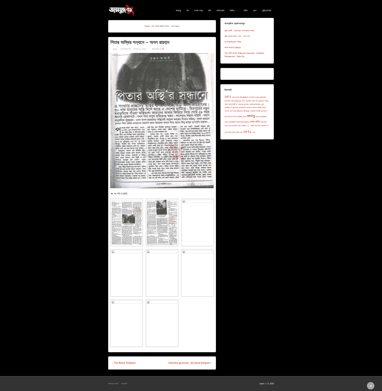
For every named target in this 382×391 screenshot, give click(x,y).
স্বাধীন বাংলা (239, 132)
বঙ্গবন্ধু (178, 10)
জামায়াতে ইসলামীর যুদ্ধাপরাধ (258, 111)
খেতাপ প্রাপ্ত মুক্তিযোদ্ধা (236, 111)
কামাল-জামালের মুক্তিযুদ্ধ (233, 47)
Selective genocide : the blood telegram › (189, 363)
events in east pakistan (257, 97)
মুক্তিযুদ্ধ (246, 122)
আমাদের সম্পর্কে (113, 383)
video (267, 101)
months (248, 101)
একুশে (262, 104)
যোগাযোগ (124, 383)
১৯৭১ (247, 131)
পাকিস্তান (240, 117)
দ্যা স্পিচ (234, 117)
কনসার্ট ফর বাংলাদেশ (252, 107)
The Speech (259, 101)
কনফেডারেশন (242, 107)
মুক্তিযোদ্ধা (266, 10)
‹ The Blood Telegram (124, 363)
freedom (228, 101)
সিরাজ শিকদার (231, 132)
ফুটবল (244, 117)
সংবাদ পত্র (198, 10)
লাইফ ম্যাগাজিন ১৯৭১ (244, 126)
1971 (228, 96)
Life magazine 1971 (238, 101)
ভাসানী (257, 117)
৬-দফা (253, 132)
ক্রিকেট (260, 107)
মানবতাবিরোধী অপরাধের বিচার (236, 122)
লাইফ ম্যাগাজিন (233, 126)
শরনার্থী (252, 126)
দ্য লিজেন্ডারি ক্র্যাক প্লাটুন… (234, 42)
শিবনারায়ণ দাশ (264, 126)
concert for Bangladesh (240, 97)
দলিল (246, 10)
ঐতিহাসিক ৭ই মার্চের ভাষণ (231, 107)
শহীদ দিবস (257, 126)
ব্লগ (255, 10)
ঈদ (236, 104)
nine (253, 101)
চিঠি (244, 111)
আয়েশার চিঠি (231, 104)
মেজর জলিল (255, 121)
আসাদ (226, 104)
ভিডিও (232, 10)
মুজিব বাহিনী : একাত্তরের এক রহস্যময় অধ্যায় (239, 31)
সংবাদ (226, 132)
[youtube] (197, 384)
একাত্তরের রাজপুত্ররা (254, 104)
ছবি (209, 10)
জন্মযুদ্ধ (248, 111)
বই (188, 10)
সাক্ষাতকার (220, 10)
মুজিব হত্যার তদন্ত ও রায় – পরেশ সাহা (237, 36)
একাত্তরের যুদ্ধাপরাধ (243, 104)
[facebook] (190, 384)
